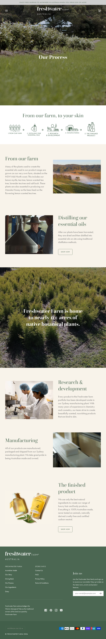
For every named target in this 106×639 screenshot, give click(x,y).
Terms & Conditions (42, 583)
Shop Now (65, 252)
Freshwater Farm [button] (13, 566)
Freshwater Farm (15, 634)
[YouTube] (61, 610)
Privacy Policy (39, 579)
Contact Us (39, 570)
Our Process (9, 583)
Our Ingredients (10, 587)
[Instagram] (56, 610)
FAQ (37, 574)
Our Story (8, 574)
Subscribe (100, 593)
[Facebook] (45, 610)
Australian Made (11, 570)
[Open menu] (9, 11)
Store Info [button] (40, 566)
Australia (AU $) (14, 628)
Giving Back (9, 579)
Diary (7, 591)
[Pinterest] (51, 610)
